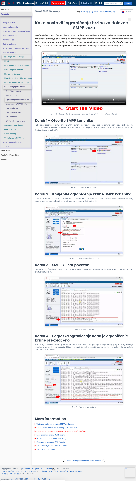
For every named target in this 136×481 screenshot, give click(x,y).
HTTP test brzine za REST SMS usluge (51, 438)
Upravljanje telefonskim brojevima (18, 78)
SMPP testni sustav (13, 91)
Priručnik (72, 3)
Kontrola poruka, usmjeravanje (16, 82)
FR (31, 479)
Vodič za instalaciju (10, 27)
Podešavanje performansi (14, 87)
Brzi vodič (5, 10)
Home (3, 471)
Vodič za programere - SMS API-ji (16, 48)
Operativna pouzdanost (13, 125)
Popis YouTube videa (10, 155)
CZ (19, 479)
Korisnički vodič (9, 40)
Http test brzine (12, 108)
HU (39, 479)
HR (35, 479)
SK (50, 479)
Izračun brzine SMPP (14, 112)
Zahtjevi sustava (9, 23)
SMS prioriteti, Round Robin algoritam (51, 446)
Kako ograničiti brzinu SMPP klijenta (50, 435)
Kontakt (99, 3)
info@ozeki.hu (37, 469)
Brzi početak (41, 3)
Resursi (4, 159)
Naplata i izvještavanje (13, 74)
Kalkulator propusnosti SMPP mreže (50, 442)
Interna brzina (11, 95)
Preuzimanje (58, 3)
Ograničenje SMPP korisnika (17, 99)
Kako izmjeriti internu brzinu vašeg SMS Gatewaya (56, 428)
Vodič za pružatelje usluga (13, 57)
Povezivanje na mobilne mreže (16, 65)
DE (23, 479)
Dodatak (6, 146)
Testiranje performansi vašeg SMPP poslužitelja (55, 424)
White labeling (10, 134)
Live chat (48, 469)
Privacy (4, 474)
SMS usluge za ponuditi (13, 70)
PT (46, 479)
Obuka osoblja (10, 129)
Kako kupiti (86, 3)
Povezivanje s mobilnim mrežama (16, 31)
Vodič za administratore (12, 142)
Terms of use (13, 474)
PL (43, 479)
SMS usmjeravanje (10, 35)
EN (12, 479)
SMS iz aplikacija (9, 44)
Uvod (5, 18)
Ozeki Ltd (26, 469)
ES (27, 479)
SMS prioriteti (11, 117)
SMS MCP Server (9, 52)
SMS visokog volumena (15, 121)
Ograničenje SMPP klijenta (16, 104)
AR (16, 479)
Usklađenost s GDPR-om (14, 138)
